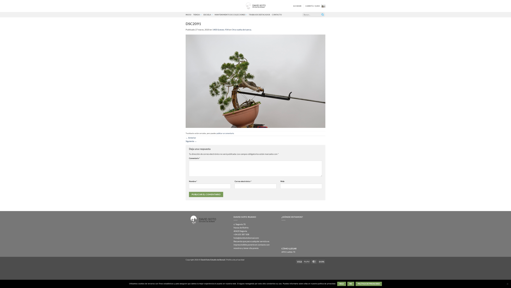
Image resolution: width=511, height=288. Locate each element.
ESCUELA (207, 15)
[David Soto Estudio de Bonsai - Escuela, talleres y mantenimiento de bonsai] (255, 6)
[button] (297, 6)
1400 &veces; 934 (220, 29)
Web (282, 181)
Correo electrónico (243, 181)
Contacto (277, 15)
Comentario (194, 158)
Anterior (191, 137)
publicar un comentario (225, 133)
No (350, 284)
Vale (341, 284)
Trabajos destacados (259, 15)
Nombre (193, 181)
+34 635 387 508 (241, 234)
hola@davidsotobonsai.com (246, 238)
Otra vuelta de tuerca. (242, 29)
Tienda (196, 15)
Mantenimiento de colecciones (230, 15)
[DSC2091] (255, 81)
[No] (507, 285)
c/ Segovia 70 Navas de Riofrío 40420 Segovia (241, 227)
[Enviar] (322, 14)
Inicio (188, 15)
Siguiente (191, 141)
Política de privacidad (235, 260)
